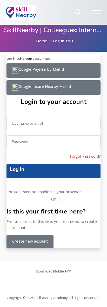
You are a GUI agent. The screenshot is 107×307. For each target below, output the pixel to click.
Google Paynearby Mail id (41, 69)
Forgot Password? (85, 156)
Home (41, 40)
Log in (17, 169)
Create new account (30, 241)
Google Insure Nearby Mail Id (44, 86)
